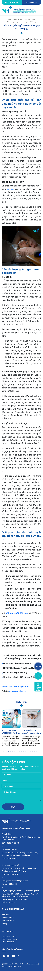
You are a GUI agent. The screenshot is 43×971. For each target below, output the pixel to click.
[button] (3, 751)
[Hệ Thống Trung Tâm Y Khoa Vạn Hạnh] (19, 10)
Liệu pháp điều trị (8, 921)
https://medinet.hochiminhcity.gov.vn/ (24, 891)
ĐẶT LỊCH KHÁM (11, 2)
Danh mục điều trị (8, 917)
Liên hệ (4, 924)
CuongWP (10, 966)
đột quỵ (10, 189)
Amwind (20, 966)
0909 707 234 (12, 859)
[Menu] (39, 11)
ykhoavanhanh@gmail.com (17, 881)
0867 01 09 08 (13, 843)
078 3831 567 (12, 874)
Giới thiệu (5, 914)
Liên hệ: (31, 2)
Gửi (13, 806)
